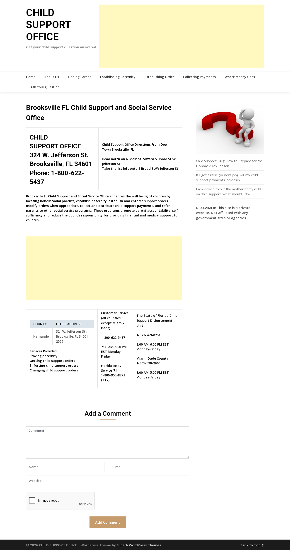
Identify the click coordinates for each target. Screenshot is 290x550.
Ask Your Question (45, 87)
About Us (51, 77)
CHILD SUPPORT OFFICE (48, 25)
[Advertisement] (181, 36)
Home (30, 77)
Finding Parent (79, 77)
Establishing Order (159, 77)
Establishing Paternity (117, 77)
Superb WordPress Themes (139, 545)
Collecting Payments (199, 77)
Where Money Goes (240, 77)
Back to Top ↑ (252, 545)
